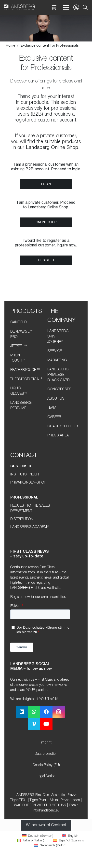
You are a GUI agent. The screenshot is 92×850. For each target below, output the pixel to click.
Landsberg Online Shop (52, 148)
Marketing (57, 360)
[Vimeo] (34, 724)
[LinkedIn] (22, 712)
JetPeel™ (18, 346)
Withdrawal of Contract (46, 825)
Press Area (58, 435)
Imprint (46, 742)
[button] (85, 7)
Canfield (18, 322)
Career (54, 417)
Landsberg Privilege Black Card (58, 375)
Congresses (59, 389)
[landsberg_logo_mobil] (19, 7)
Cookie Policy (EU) (46, 765)
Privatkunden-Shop (28, 482)
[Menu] (65, 7)
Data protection (46, 754)
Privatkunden (70, 800)
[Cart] (53, 7)
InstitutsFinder (24, 474)
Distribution (21, 519)
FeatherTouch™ (25, 370)
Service (54, 351)
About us (56, 398)
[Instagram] (59, 712)
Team (51, 407)
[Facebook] (46, 712)
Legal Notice (46, 776)
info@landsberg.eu (46, 810)
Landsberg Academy (29, 527)
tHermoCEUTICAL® (26, 379)
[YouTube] (46, 724)
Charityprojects (63, 426)
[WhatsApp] (34, 712)
